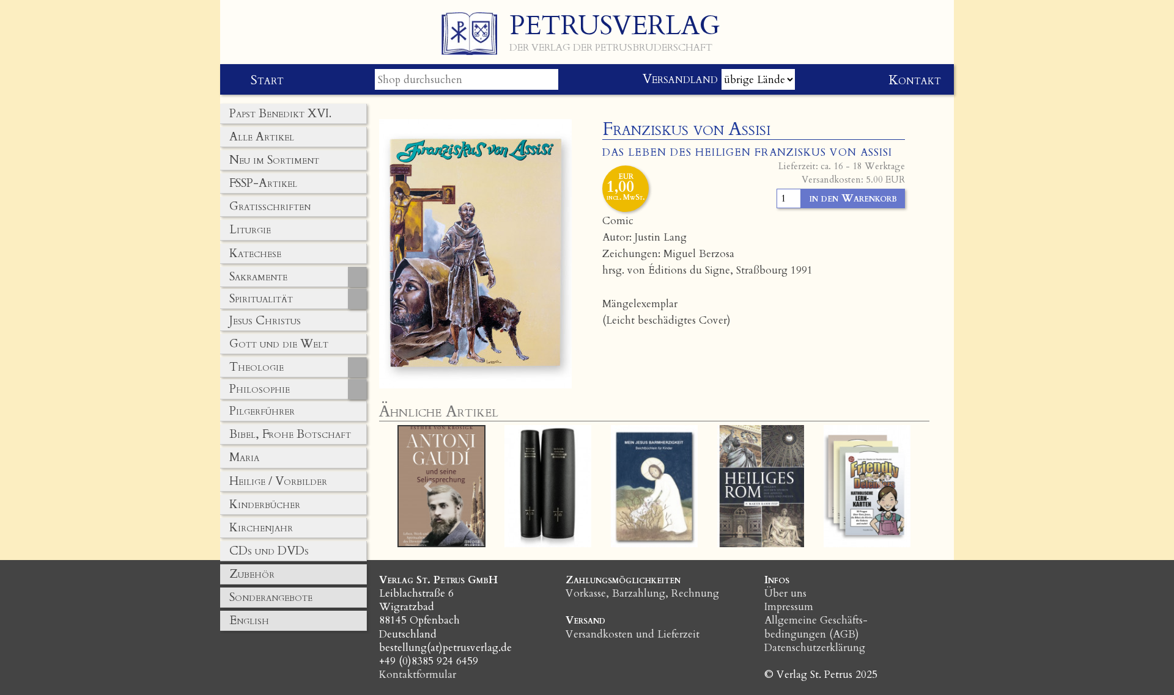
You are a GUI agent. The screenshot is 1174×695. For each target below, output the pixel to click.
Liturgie (250, 230)
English (249, 620)
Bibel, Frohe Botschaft (290, 434)
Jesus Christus (265, 321)
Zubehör (252, 574)
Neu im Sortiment (274, 160)
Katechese (255, 253)
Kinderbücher (264, 504)
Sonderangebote (270, 597)
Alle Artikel (261, 137)
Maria (244, 457)
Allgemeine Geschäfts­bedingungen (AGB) (816, 627)
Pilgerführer (262, 411)
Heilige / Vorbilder (278, 481)
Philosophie (259, 389)
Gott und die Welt (278, 344)
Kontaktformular (417, 675)
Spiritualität (261, 299)
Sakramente (258, 277)
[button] (428, 486)
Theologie (256, 367)
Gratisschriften (270, 206)
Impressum (788, 607)
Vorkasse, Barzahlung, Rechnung (642, 593)
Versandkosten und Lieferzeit (633, 634)
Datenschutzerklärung (814, 648)
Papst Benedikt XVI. (280, 114)
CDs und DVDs (269, 551)
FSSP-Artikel (263, 183)
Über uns (785, 593)
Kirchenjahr (261, 528)
